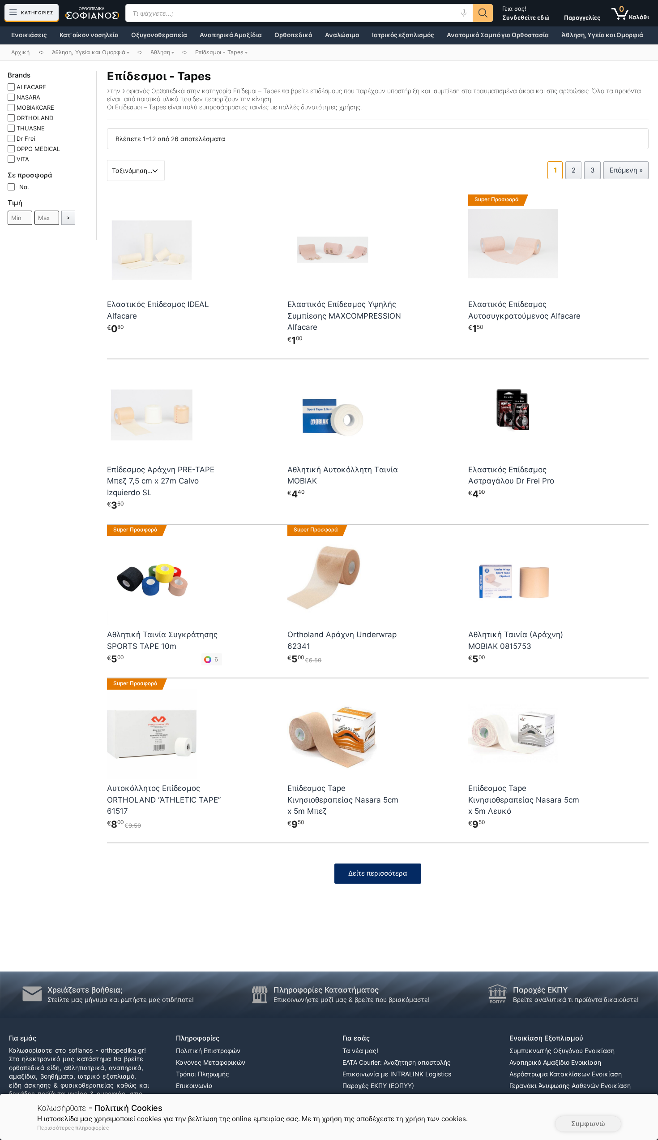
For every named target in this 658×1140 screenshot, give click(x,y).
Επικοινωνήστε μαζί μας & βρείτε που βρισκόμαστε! (351, 999)
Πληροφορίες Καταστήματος (326, 989)
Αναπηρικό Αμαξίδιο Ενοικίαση (555, 1062)
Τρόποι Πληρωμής (202, 1074)
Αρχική (20, 52)
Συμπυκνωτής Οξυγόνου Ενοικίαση (562, 1050)
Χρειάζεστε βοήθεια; (85, 989)
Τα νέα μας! (360, 1050)
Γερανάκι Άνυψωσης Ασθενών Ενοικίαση (570, 1085)
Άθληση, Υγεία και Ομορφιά (602, 35)
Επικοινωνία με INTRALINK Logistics (396, 1074)
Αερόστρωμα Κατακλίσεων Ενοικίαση (565, 1074)
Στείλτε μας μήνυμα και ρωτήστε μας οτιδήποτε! (120, 999)
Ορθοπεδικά (293, 35)
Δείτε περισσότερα (377, 873)
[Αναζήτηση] (483, 13)
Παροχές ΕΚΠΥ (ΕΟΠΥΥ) (378, 1085)
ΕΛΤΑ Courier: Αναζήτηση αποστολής (396, 1062)
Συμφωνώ (588, 1123)
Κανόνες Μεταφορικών (210, 1062)
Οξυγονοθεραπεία (159, 35)
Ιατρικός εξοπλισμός (403, 35)
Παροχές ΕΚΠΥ (540, 989)
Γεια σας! (526, 13)
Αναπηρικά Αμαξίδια (231, 35)
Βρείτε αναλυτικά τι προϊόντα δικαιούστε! (576, 999)
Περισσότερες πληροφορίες (73, 1127)
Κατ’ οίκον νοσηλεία (89, 35)
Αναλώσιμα (342, 35)
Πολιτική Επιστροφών (208, 1050)
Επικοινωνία (194, 1085)
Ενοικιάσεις (29, 35)
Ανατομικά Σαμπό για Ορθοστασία (498, 35)
